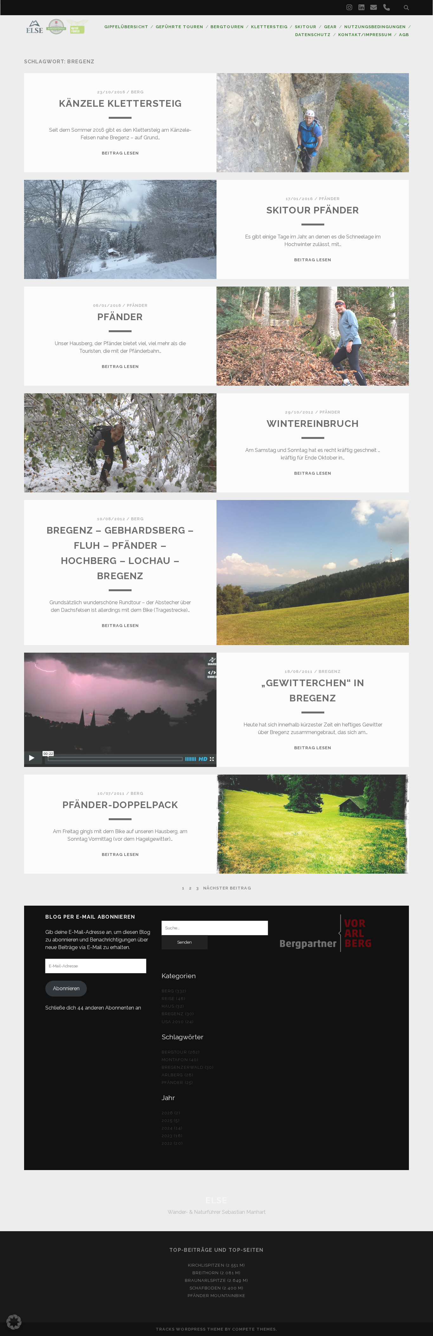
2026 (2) (171, 1113)
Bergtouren (226, 26)
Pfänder (329, 198)
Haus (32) (173, 1006)
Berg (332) (174, 991)
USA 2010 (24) (178, 1021)
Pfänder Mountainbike (216, 1295)
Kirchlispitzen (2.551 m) (216, 1265)
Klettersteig (269, 26)
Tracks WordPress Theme (189, 1329)
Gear (330, 26)
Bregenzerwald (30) (188, 1067)
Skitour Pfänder (312, 210)
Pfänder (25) (177, 1082)
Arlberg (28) (177, 1075)
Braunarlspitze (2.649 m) (216, 1280)
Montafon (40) (180, 1059)
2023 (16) (172, 1135)
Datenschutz (313, 34)
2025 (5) (170, 1120)
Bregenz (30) (178, 1013)
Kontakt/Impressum (365, 34)
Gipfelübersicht (126, 26)
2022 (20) (172, 1143)
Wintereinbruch (313, 423)
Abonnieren (66, 988)
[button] (14, 1322)
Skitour (305, 26)
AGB (404, 34)
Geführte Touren (179, 26)
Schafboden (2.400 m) (217, 1288)
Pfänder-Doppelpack (120, 804)
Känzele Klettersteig (120, 103)
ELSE (216, 1200)
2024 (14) (172, 1128)
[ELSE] (57, 31)
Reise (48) (173, 998)
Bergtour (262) (181, 1052)
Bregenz (330, 671)
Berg (137, 92)
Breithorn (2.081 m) (216, 1272)
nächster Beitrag (227, 888)
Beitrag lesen (120, 153)
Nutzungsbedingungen (375, 26)
